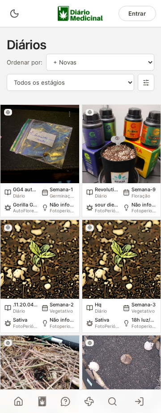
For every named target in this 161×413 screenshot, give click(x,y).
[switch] (14, 13)
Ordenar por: (24, 62)
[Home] (18, 401)
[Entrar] (139, 401)
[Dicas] (88, 401)
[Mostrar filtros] (146, 82)
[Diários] (42, 401)
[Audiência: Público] (8, 112)
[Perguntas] (65, 401)
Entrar (137, 13)
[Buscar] (112, 401)
